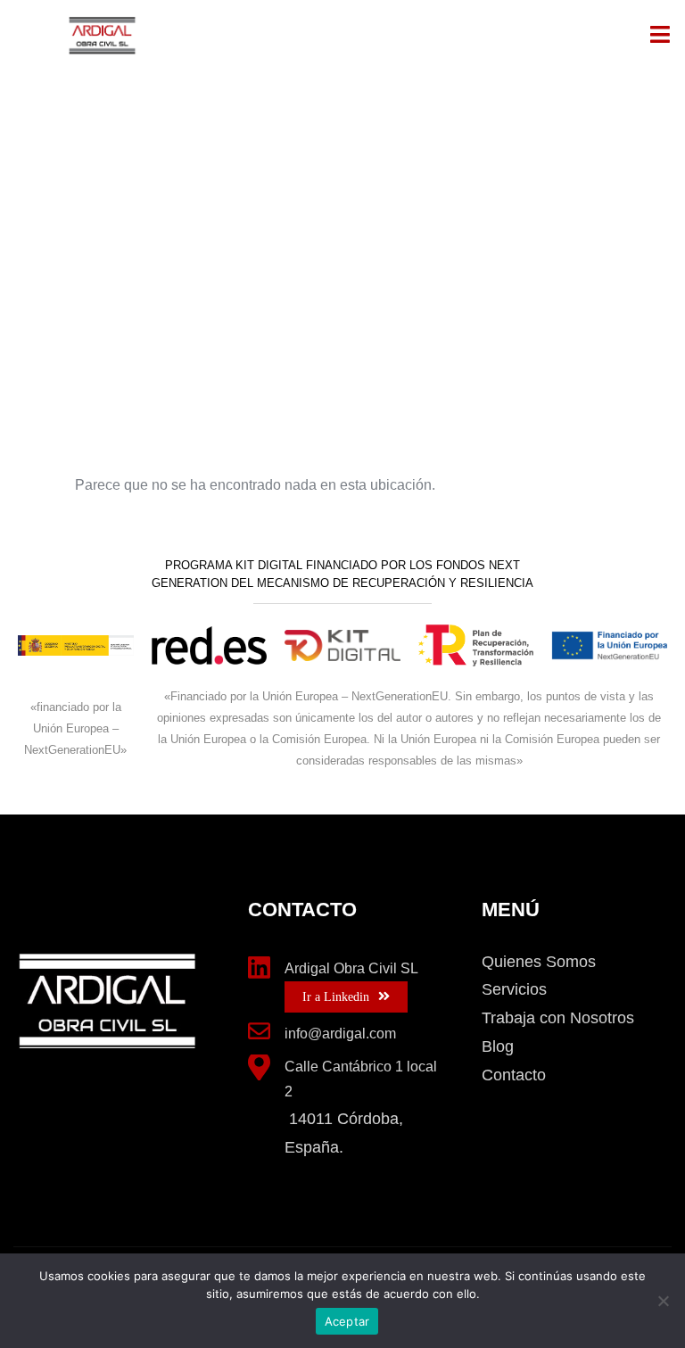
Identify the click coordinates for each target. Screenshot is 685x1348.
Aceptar (347, 1321)
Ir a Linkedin (335, 997)
